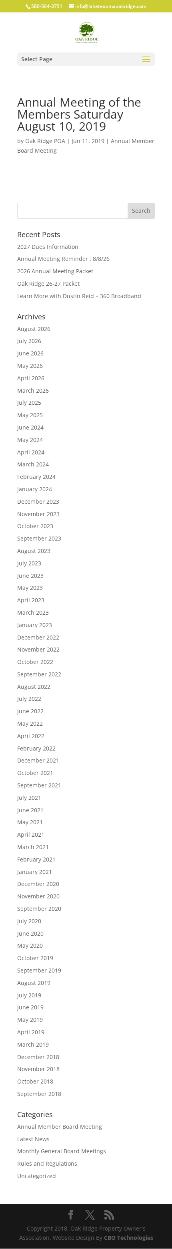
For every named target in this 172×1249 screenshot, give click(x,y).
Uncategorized (36, 1176)
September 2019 (39, 970)
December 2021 (38, 760)
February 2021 (36, 859)
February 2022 (36, 748)
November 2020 (38, 896)
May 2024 (30, 440)
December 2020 (38, 884)
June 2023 (30, 575)
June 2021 (30, 810)
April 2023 (30, 600)
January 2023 (34, 625)
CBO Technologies (128, 1237)
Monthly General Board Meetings (61, 1151)
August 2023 (33, 551)
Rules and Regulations (47, 1163)
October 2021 (35, 773)
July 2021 (29, 797)
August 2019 (33, 983)
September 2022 (39, 674)
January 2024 (34, 489)
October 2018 (35, 1081)
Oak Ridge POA (45, 141)
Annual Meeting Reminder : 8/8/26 (63, 258)
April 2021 (30, 834)
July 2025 (29, 402)
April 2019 (30, 1032)
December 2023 (38, 501)
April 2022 (30, 736)
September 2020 (39, 908)
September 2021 (39, 785)
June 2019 (30, 1007)
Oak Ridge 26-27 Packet (48, 283)
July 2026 (29, 341)
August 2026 (33, 329)
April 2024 (30, 452)
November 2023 (38, 514)
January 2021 (34, 872)
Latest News (33, 1139)
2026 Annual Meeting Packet (55, 271)
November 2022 (38, 649)
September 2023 (39, 538)
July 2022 (29, 698)
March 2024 (33, 464)
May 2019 (30, 1019)
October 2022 (35, 662)
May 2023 (30, 587)
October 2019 (35, 958)
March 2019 (33, 1044)
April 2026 (30, 378)
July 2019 (29, 995)
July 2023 (29, 563)
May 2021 (30, 822)
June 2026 (30, 353)
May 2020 (30, 945)
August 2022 (33, 686)
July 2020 (29, 921)
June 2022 (30, 711)
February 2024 (36, 476)
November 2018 (38, 1069)
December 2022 (38, 637)
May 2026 (30, 365)
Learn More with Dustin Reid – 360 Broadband (79, 296)
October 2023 (35, 526)
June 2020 (30, 933)
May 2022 (30, 723)
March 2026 (33, 390)
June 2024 (30, 427)
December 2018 (38, 1057)
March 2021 (33, 847)
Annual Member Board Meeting (59, 1126)
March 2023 (33, 612)
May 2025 (30, 415)
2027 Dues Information (47, 246)
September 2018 (39, 1094)
